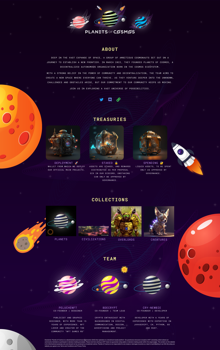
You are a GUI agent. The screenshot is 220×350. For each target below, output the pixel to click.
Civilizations (94, 239)
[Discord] (110, 100)
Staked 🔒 (110, 163)
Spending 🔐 (153, 163)
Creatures (159, 239)
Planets (61, 239)
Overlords (126, 239)
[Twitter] (101, 100)
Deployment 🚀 (66, 163)
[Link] (118, 100)
